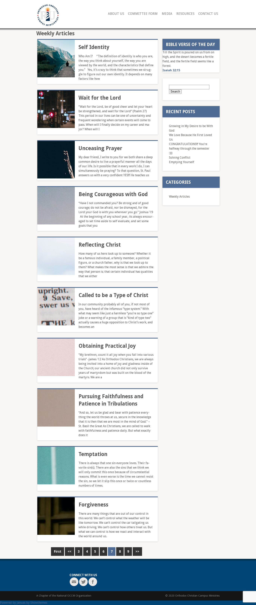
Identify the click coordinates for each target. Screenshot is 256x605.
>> (137, 551)
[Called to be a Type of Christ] (56, 306)
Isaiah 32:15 (171, 70)
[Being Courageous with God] (56, 205)
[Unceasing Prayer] (56, 159)
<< (69, 551)
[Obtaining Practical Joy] (56, 357)
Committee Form (143, 14)
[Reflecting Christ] (56, 256)
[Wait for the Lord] (56, 109)
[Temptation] (56, 465)
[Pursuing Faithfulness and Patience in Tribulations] (56, 408)
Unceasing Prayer (100, 148)
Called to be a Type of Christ (113, 295)
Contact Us (208, 14)
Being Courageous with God (113, 194)
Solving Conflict (179, 157)
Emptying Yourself (181, 162)
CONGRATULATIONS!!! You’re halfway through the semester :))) (189, 148)
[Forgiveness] (56, 516)
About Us (116, 14)
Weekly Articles (179, 196)
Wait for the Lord (100, 98)
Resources (185, 14)
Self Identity (94, 47)
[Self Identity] (56, 58)
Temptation (93, 454)
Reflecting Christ (100, 245)
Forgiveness (93, 505)
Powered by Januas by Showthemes (23, 602)
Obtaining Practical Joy (107, 346)
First (57, 551)
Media (167, 14)
